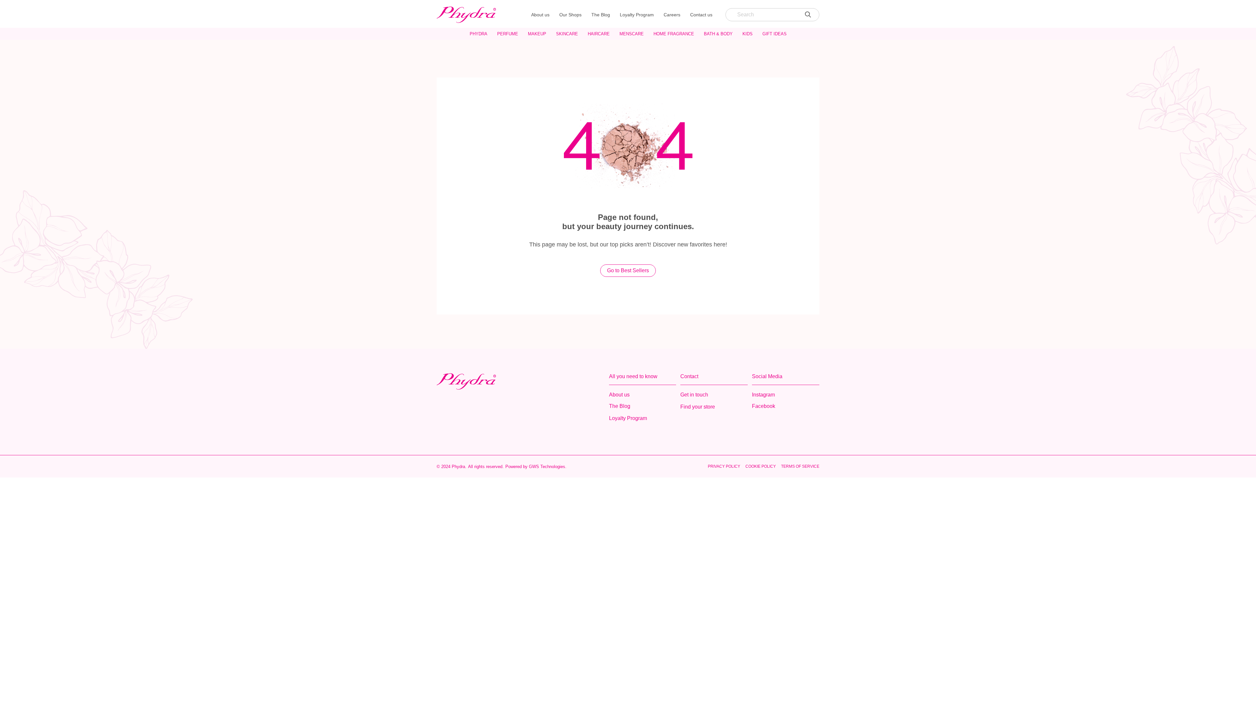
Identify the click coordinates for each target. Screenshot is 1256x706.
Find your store (697, 407)
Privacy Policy (724, 466)
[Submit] (808, 14)
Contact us (701, 14)
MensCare (631, 33)
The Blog (600, 14)
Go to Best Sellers (628, 270)
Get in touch (694, 394)
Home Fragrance (674, 33)
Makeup (537, 33)
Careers (672, 14)
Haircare (599, 33)
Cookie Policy (760, 466)
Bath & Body (718, 33)
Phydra (478, 33)
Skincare (567, 33)
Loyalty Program (637, 14)
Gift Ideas (774, 33)
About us (540, 14)
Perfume (507, 33)
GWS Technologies (547, 466)
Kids (747, 33)
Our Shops (570, 14)
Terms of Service (800, 466)
